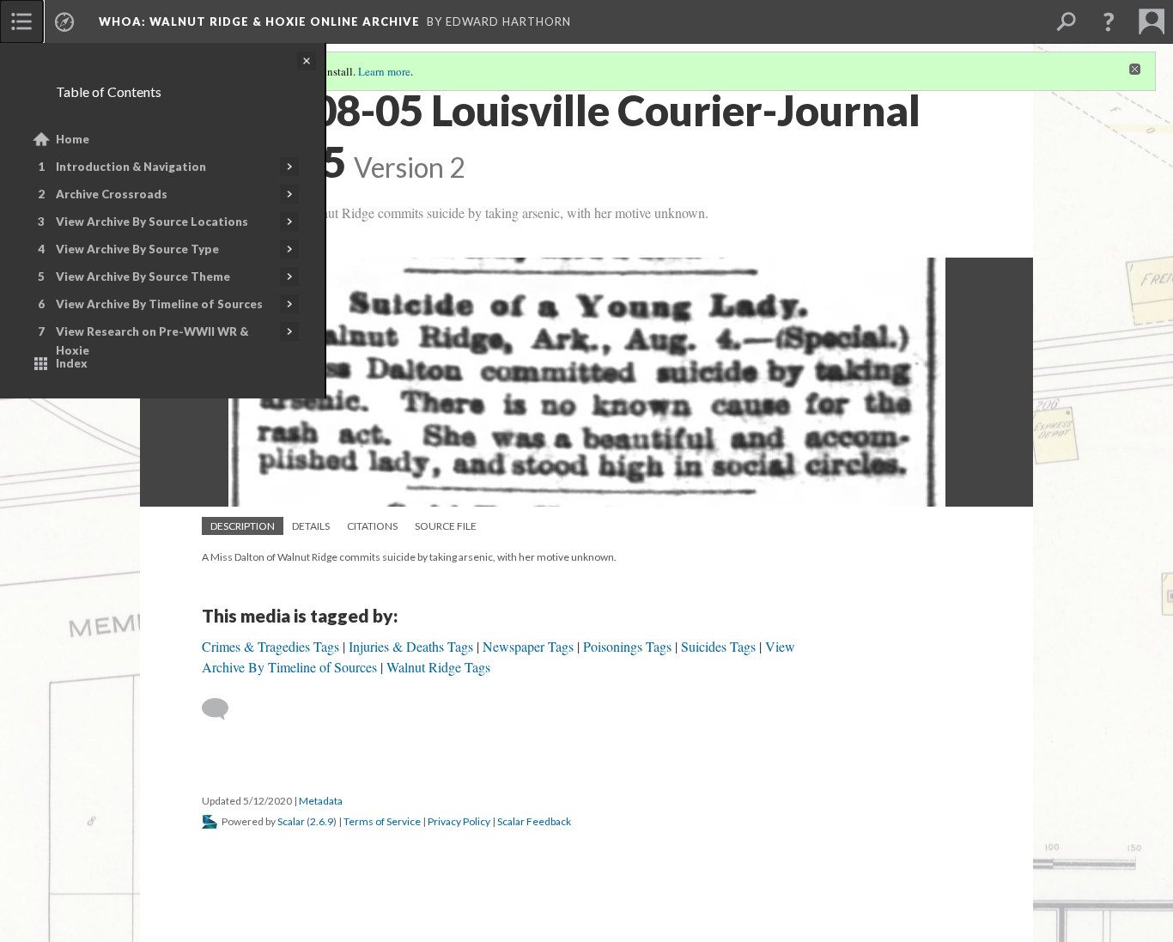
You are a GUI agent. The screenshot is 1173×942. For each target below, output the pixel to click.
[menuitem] (21, 21)
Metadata (321, 800)
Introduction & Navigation (131, 166)
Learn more (384, 71)
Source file (446, 526)
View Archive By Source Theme (143, 276)
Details (311, 526)
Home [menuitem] (72, 139)
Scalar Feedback (534, 821)
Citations (372, 526)
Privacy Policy (459, 821)
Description (242, 526)
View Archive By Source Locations (152, 221)
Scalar (291, 821)
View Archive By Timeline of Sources (159, 304)
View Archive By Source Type (137, 249)
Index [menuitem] (72, 363)
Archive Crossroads (111, 194)
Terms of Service (382, 821)
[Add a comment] (223, 709)
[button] (1108, 21)
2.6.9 (321, 821)
